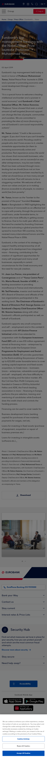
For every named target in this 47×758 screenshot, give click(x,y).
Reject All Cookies (23, 746)
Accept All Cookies (23, 753)
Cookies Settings (23, 739)
